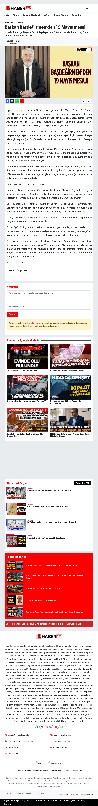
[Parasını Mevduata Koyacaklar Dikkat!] (70, 357)
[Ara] (87, 8)
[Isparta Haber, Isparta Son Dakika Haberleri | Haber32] (18, 8)
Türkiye (16, 15)
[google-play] (55, 763)
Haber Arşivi (13, 754)
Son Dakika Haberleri (61, 748)
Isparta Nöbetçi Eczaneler (18, 735)
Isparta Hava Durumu (62, 735)
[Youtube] (56, 727)
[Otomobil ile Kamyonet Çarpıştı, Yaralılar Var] (27, 387)
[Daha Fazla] (22, 101)
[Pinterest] (47, 727)
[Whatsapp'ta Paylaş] (17, 101)
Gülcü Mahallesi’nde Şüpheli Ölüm (22, 371)
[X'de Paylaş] (12, 101)
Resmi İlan (77, 15)
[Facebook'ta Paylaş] (7, 101)
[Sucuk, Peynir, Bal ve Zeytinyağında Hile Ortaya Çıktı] (27, 420)
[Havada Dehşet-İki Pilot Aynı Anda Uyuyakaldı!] (70, 387)
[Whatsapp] (60, 727)
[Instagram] (51, 727)
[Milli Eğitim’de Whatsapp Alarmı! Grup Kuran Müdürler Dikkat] (70, 420)
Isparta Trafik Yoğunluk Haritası (20, 741)
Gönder (12, 314)
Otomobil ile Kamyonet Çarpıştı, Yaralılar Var (27, 401)
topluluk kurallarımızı (30, 323)
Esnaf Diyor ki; (61, 15)
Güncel (47, 15)
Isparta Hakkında (32, 15)
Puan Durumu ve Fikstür (62, 741)
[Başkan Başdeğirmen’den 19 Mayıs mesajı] (49, 72)
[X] (42, 727)
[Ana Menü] (91, 8)
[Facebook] (37, 727)
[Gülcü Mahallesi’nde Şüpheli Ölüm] (27, 357)
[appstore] (41, 763)
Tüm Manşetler (14, 748)
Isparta (5, 15)
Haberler (9, 23)
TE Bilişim (74, 794)
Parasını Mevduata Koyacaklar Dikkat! (67, 371)
